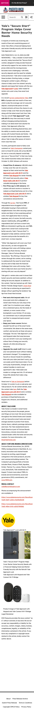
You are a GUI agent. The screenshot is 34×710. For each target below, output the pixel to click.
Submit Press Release (9, 703)
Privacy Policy (26, 707)
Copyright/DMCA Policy (11, 707)
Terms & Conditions (25, 703)
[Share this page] (31, 17)
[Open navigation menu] (3, 17)
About (8, 699)
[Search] (22, 17)
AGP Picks (4, 3)
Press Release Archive (20, 699)
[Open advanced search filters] (26, 17)
